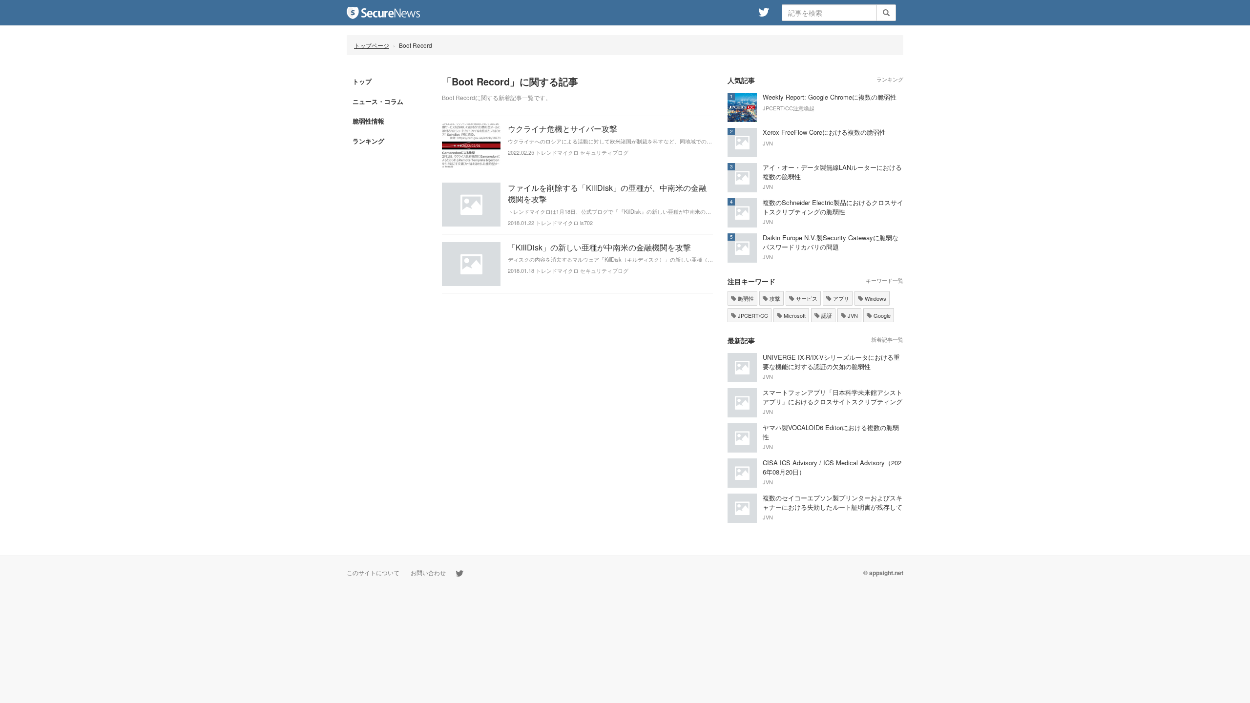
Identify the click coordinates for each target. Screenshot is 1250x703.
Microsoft (794, 315)
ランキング (368, 140)
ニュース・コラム (378, 101)
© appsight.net (883, 572)
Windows (874, 298)
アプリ (840, 298)
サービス (805, 298)
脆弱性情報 (368, 120)
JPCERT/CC (752, 315)
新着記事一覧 (887, 339)
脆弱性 (745, 298)
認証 (826, 315)
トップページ (371, 45)
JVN (852, 315)
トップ (362, 81)
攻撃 (774, 298)
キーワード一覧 (884, 280)
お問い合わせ (428, 572)
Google (881, 315)
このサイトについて (373, 572)
